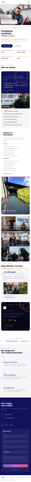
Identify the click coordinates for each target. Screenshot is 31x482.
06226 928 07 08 (8, 414)
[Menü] (29, 2)
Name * (4, 433)
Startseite (12, 477)
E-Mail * (5, 439)
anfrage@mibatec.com (10, 418)
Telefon (5, 444)
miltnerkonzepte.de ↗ (9, 297)
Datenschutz (24, 477)
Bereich (5, 449)
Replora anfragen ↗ (9, 325)
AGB (29, 477)
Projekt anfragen (7, 46)
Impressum (18, 477)
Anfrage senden (15, 465)
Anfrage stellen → (8, 173)
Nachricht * (6, 454)
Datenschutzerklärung (15, 469)
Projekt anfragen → (8, 90)
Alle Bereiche (18, 46)
